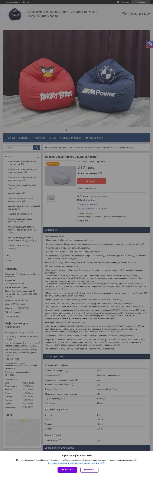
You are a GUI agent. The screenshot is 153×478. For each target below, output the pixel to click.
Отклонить (89, 470)
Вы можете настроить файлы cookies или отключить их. (75, 463)
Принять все (67, 470)
